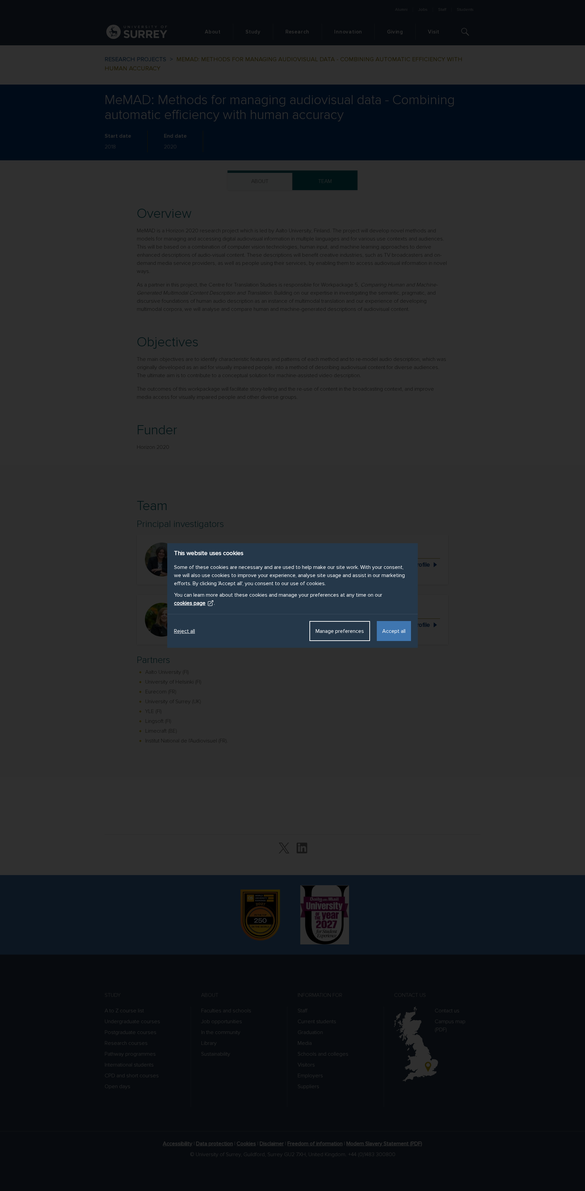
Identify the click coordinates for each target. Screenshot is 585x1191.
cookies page (189, 603)
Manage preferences (340, 631)
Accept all (394, 631)
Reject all (184, 631)
